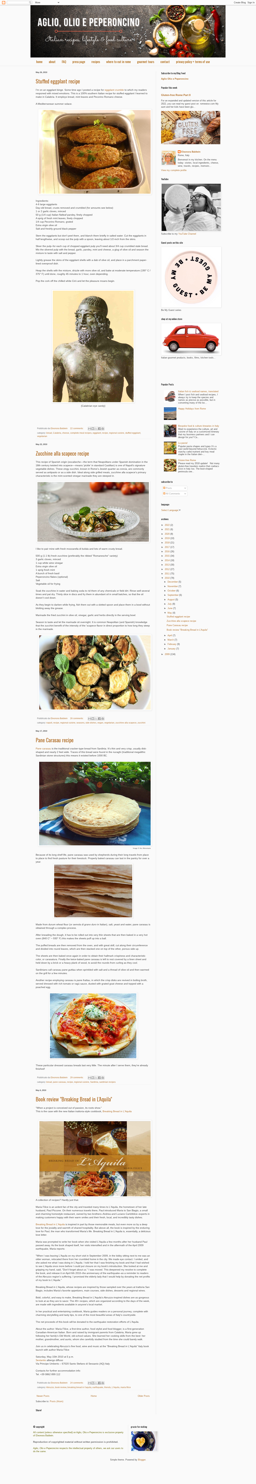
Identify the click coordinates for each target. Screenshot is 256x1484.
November (173, 586)
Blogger (141, 1459)
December (173, 581)
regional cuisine (116, 433)
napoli (49, 723)
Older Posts (144, 1396)
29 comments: (77, 1077)
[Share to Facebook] (99, 428)
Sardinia (94, 1082)
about (52, 61)
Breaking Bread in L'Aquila (117, 1111)
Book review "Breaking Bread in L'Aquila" (74, 1099)
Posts (168, 488)
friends (107, 1387)
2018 (167, 542)
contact (165, 61)
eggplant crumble (114, 89)
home (39, 61)
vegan (100, 723)
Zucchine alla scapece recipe (62, 453)
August (171, 599)
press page (78, 61)
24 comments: (77, 1383)
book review (60, 1387)
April (170, 635)
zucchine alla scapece (126, 723)
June (170, 608)
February (172, 644)
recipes (95, 61)
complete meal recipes (81, 433)
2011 (167, 573)
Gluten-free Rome (187, 460)
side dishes (91, 723)
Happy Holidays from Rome (192, 408)
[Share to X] (96, 428)
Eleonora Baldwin (190, 151)
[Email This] (89, 428)
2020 (167, 534)
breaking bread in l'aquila (79, 1387)
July (170, 604)
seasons (80, 723)
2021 (167, 529)
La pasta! (183, 443)
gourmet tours (145, 61)
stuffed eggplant (132, 433)
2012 (167, 569)
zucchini (141, 723)
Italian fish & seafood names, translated (198, 391)
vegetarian (42, 436)
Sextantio (41, 1360)
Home (94, 1396)
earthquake (97, 1387)
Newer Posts (43, 1396)
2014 (167, 560)
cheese (65, 433)
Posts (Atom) (56, 1401)
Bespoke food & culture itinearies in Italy (198, 426)
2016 (167, 551)
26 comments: (77, 718)
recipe (105, 433)
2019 (167, 538)
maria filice (126, 1387)
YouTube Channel (187, 234)
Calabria (57, 433)
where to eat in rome (118, 61)
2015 (167, 556)
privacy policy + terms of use (193, 61)
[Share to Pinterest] (102, 428)
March (171, 639)
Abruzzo (50, 1387)
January (172, 648)
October (172, 590)
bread (49, 433)
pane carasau (59, 1082)
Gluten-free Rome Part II (176, 95)
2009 (167, 654)
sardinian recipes (107, 1082)
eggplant (97, 433)
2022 (167, 525)
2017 (167, 547)
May (170, 612)
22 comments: (77, 428)
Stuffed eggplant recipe (58, 81)
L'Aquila (115, 1387)
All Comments (172, 493)
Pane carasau (43, 748)
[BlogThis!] (93, 428)
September (173, 595)
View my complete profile (174, 170)
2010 (167, 578)
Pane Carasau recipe (54, 740)
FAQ (64, 61)
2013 (167, 564)
